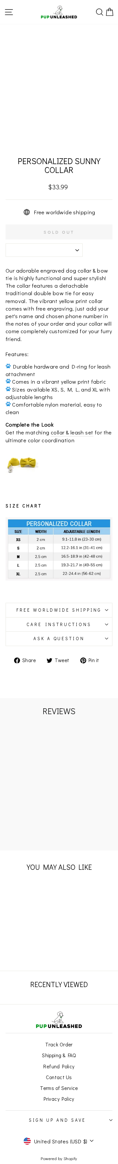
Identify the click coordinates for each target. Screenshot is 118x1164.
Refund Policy (58, 1066)
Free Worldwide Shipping (58, 610)
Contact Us (59, 1077)
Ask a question (59, 638)
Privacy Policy (59, 1099)
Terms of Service (59, 1088)
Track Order (59, 1044)
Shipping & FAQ (59, 1055)
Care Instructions (59, 624)
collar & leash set (72, 432)
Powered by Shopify (59, 1158)
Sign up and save (57, 1120)
